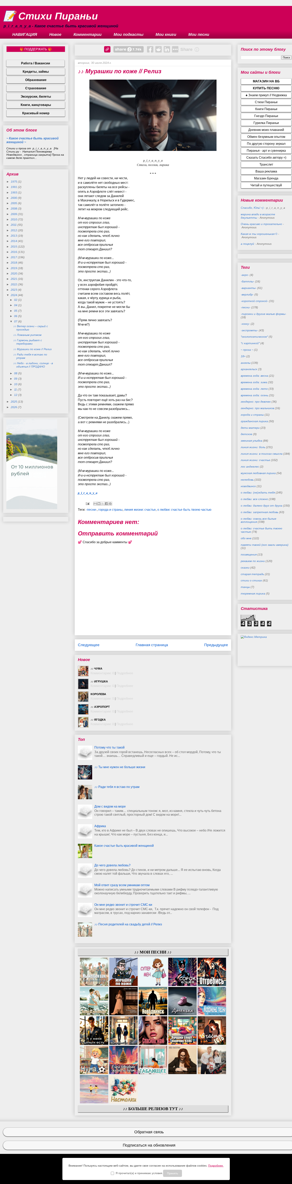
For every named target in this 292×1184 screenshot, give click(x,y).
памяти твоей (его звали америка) (264, 544)
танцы (245, 587)
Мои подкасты (128, 34)
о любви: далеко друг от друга (261, 505)
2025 (14, 401)
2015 (14, 246)
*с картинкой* (250, 343)
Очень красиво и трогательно (261, 224)
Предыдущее (216, 645)
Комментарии (87, 34)
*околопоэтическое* (254, 336)
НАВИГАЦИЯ (24, 34)
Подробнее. (216, 1165)
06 (16, 316)
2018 (14, 262)
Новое (55, 34)
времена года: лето (254, 388)
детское (246, 434)
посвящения (249, 554)
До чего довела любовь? (112, 865)
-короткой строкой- (254, 301)
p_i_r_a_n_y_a (87, 493)
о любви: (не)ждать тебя (258, 492)
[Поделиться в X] (103, 504)
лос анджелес (250, 466)
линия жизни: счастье (140, 509)
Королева (98, 694)
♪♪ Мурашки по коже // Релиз (32, 349)
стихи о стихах (251, 580)
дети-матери (250, 427)
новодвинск (248, 486)
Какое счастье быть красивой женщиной (124, 845)
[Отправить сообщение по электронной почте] (87, 503)
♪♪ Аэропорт (100, 706)
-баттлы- (247, 281)
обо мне (246, 538)
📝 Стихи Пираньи (50, 16)
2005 (14, 203)
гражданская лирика (254, 421)
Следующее (89, 645)
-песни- (91, 509)
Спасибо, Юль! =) (252, 207)
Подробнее (124, 673)
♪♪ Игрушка (99, 681)
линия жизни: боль (253, 447)
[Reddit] (158, 49)
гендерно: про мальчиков (257, 408)
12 (16, 394)
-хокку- (245, 323)
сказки (245, 567)
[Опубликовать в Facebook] (106, 504)
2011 (14, 224)
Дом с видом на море (110, 806)
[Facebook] (150, 49)
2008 (14, 208)
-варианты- (248, 288)
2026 (14, 407)
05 (16, 310)
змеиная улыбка (251, 440)
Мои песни (198, 34)
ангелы (245, 362)
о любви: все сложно (254, 499)
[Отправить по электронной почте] (95, 504)
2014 (14, 241)
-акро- (245, 274)
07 (16, 321)
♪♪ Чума (96, 668)
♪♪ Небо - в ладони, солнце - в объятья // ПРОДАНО (33, 365)
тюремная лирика (253, 593)
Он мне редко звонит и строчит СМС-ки (123, 904)
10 (16, 384)
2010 (14, 219)
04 (16, 305)
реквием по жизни (253, 561)
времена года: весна (254, 375)
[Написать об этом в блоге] (99, 504)
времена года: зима (254, 382)
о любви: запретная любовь (259, 512)
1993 (14, 192)
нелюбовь (247, 479)
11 (16, 389)
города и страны (110, 509)
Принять (172, 1173)
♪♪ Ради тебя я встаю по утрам (116, 787)
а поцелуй (247, 243)
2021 (14, 278)
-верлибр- (247, 294)
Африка (100, 826)
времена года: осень (254, 395)
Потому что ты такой (109, 747)
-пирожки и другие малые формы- (263, 313)
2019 (14, 268)
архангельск (249, 369)
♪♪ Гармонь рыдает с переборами (27, 342)
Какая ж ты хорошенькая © (259, 233)
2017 (14, 257)
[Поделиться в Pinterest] (110, 504)
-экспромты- (249, 330)
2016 (14, 251)
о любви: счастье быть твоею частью (184, 509)
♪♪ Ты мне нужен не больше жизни (119, 767)
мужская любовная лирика (258, 473)
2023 (14, 289)
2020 (14, 273)
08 (16, 373)
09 (16, 378)
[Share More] (175, 49)
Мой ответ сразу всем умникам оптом (122, 885)
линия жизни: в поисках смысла (261, 453)
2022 (14, 284)
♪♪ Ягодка (98, 719)
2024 (14, 295)
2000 (14, 197)
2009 (14, 214)
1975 (14, 181)
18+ (243, 356)
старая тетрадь (252, 574)
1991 (14, 187)
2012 (14, 230)
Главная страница (152, 645)
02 (16, 299)
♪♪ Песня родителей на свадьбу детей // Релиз (128, 924)
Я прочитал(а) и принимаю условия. (139, 1173)
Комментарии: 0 (102, 673)
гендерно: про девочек (256, 401)
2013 (14, 235)
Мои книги (166, 34)
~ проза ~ (247, 349)
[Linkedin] (167, 49)
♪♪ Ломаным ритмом (27, 334)
